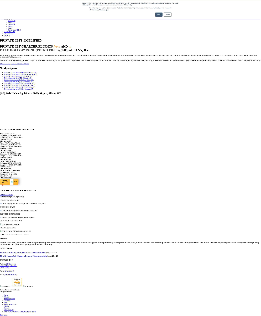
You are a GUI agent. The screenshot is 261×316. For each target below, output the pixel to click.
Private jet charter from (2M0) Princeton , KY (18, 89)
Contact (6, 308)
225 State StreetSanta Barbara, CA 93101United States (8, 265)
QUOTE (7, 35)
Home (6, 295)
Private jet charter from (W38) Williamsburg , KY (20, 72)
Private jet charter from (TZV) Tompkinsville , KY (20, 74)
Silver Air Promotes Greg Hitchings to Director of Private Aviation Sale (23, 252)
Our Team (11, 24)
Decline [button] (167, 14)
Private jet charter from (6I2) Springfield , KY (19, 80)
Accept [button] (159, 14)
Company (7, 300)
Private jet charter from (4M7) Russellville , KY (19, 83)
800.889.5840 (9, 271)
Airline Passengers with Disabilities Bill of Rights (20, 311)
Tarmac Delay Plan (10, 304)
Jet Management (9, 299)
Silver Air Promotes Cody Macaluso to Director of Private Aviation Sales (23, 256)
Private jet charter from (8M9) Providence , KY (19, 87)
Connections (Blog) (14, 30)
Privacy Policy (8, 310)
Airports (6, 306)
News (10, 28)
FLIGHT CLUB (9, 32)
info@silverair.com (11, 274)
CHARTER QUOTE (14, 64)
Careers (10, 26)
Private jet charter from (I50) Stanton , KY (17, 78)
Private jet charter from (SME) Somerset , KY (19, 82)
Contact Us (11, 21)
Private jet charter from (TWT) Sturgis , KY (18, 76)
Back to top (3, 315)
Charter (6, 297)
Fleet (5, 302)
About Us (11, 23)
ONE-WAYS (8, 34)
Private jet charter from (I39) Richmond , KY (18, 85)
